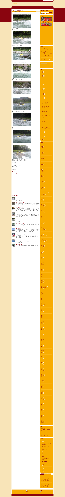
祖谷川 (42, 347)
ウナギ (42, 193)
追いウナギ (42, 375)
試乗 (41, 315)
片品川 (42, 409)
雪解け (42, 344)
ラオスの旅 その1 (18, 228)
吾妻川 (42, 294)
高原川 (42, 299)
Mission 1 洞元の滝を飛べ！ (46, 122)
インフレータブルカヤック (44, 192)
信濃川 (42, 327)
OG (41, 169)
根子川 (42, 303)
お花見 (42, 199)
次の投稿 (13, 192)
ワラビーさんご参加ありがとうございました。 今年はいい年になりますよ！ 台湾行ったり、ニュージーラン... (46, 56)
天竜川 (42, 379)
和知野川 (42, 421)
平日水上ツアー (44, 126)
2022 (42, 76)
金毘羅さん (42, 281)
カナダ (42, 200)
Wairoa (42, 183)
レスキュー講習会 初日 (45, 106)
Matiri (42, 164)
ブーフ (42, 234)
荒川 (41, 298)
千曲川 (42, 345)
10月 (43, 94)
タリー (42, 223)
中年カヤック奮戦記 (44, 461)
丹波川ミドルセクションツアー (20, 207)
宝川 (41, 410)
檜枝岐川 (42, 422)
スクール (42, 212)
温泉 (41, 258)
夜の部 (42, 416)
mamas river (43, 159)
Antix (42, 146)
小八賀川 (42, 321)
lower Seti (42, 158)
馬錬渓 (42, 397)
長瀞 (42, 453)
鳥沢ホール (42, 374)
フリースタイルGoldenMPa (45, 458)
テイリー (42, 227)
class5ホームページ (43, 428)
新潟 (41, 328)
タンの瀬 (42, 224)
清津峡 (42, 335)
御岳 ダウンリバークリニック (45, 478)
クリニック (42, 205)
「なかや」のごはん (44, 455)
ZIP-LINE (42, 187)
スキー (42, 211)
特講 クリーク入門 (44, 110)
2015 (42, 85)
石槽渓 (42, 341)
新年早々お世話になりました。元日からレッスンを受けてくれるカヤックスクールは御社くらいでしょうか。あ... (46, 59)
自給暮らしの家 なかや (44, 435)
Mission (42, 165)
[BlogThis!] (13, 169)
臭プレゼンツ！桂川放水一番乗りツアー (21, 233)
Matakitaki (42, 163)
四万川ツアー (44, 99)
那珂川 (42, 386)
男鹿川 (42, 368)
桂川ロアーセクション (44, 286)
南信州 (42, 392)
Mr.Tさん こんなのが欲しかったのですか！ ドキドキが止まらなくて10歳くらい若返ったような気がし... (46, 49)
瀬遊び (42, 334)
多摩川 (42, 352)
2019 (42, 80)
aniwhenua (42, 145)
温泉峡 (42, 259)
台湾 (41, 356)
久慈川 (42, 275)
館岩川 (42, 268)
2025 (42, 72)
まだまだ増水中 (44, 447)
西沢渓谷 (42, 339)
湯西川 (42, 381)
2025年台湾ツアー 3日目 (19, 244)
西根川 (42, 338)
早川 (41, 351)
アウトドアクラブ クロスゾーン (46, 446)
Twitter (47, 13)
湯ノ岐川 (42, 380)
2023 (42, 75)
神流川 (42, 332)
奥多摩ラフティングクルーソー (46, 449)
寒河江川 (42, 264)
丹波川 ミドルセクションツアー (20, 223)
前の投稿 (38, 192)
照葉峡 (42, 323)
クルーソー (42, 206)
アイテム (42, 188)
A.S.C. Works (43, 430)
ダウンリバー (43, 221)
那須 (41, 387)
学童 (41, 263)
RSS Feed (51, 13)
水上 (41, 333)
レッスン (42, 246)
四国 (41, 310)
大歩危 (42, 362)
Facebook (43, 13)
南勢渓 (42, 393)
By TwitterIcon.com (28, 491)
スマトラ (42, 217)
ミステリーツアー (43, 240)
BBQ (42, 147)
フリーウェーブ (43, 434)
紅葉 (41, 297)
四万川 (42, 311)
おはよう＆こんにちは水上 (45, 120)
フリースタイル (43, 235)
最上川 (42, 305)
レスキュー (42, 245)
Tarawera (42, 177)
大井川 (42, 358)
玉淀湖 (42, 280)
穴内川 (42, 288)
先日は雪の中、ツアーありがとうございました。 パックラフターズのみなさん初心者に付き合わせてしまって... (46, 53)
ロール (42, 247)
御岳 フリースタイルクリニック (45, 481)
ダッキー (42, 222)
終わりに (43, 456)
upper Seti (42, 181)
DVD (42, 153)
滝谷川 (42, 364)
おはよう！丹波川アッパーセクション (21, 202)
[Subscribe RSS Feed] (49, 13)
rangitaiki (42, 171)
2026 (42, 71)
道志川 (42, 385)
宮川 (41, 276)
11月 (43, 93)
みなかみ (42, 241)
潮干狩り (43, 470)
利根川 (42, 420)
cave (42, 151)
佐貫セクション (43, 304)
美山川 (42, 405)
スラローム (42, 218)
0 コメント (38, 11)
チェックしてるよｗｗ (44, 51)
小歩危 (42, 322)
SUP (42, 175)
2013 (42, 88)
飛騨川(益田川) (43, 404)
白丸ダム (42, 398)
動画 (41, 382)
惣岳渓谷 (42, 350)
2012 (42, 89)
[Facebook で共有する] (15, 169)
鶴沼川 (42, 376)
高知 (41, 300)
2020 (42, 79)
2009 (42, 139)
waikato (42, 182)
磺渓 (41, 423)
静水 (41, 340)
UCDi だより (43, 464)
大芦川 (42, 357)
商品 (41, 317)
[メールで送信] (12, 169)
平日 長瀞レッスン (44, 121)
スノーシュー (43, 216)
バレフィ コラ (43, 233)
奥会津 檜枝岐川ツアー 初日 (46, 115)
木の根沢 (42, 414)
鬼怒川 (42, 270)
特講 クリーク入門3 (45, 107)
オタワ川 (42, 198)
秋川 (41, 316)
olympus (42, 170)
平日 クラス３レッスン (45, 103)
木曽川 (42, 415)
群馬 (41, 282)
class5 (14, 3)
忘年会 (42, 411)
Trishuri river (43, 180)
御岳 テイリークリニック (44, 475)
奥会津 (42, 257)
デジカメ (42, 228)
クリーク (42, 204)
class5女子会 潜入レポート (46, 112)
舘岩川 (42, 269)
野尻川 (42, 417)
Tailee (42, 176)
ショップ (42, 210)
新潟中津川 (42, 329)
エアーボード (43, 194)
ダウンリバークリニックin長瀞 (45, 480)
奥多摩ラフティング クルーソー (45, 429)
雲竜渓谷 (42, 253)
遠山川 (42, 256)
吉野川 (42, 274)
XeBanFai (42, 186)
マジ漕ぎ (42, 239)
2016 (42, 84)
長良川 (42, 373)
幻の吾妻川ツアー (44, 111)
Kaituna (42, 157)
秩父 (41, 369)
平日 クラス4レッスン (18, 10)
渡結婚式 (43, 459)
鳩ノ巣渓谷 (42, 399)
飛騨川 (42, 403)
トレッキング (43, 229)
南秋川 (42, 391)
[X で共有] (14, 169)
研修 (41, 292)
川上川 (42, 346)
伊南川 (42, 251)
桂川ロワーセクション (44, 287)
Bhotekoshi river (43, 148)
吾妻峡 (42, 293)
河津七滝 (42, 262)
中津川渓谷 (42, 370)
